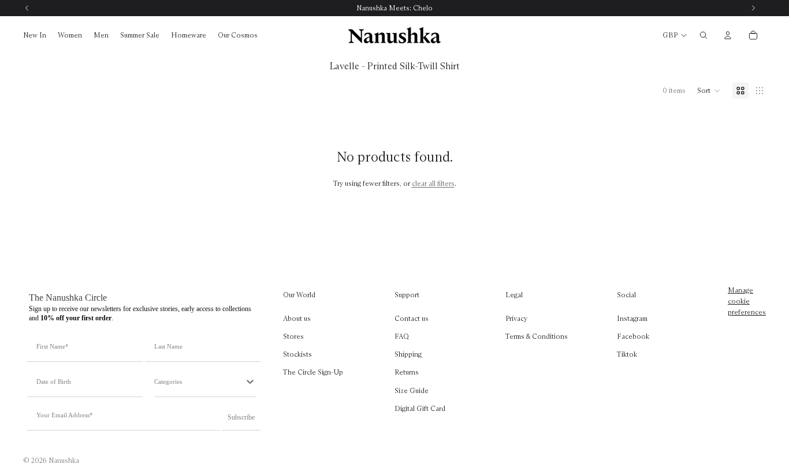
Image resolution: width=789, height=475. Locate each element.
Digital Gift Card (419, 408)
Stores (293, 336)
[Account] (727, 35)
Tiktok (627, 354)
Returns (406, 372)
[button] (709, 90)
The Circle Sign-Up (313, 372)
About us (297, 318)
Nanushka (64, 460)
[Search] (703, 35)
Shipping (408, 354)
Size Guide (411, 390)
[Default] (740, 91)
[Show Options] (250, 381)
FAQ (401, 336)
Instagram (632, 318)
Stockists (297, 354)
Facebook (633, 336)
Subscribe (241, 417)
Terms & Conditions (536, 336)
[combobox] (199, 381)
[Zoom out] (759, 91)
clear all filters (433, 183)
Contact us (411, 318)
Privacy (516, 318)
